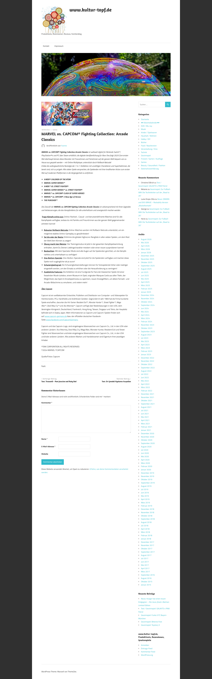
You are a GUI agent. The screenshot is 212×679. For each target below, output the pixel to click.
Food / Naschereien (149, 145)
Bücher (144, 142)
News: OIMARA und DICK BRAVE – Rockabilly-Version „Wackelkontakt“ (153, 202)
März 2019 (145, 502)
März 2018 (145, 532)
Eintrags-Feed (146, 648)
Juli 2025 (144, 272)
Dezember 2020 (147, 433)
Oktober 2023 (146, 328)
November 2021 (147, 397)
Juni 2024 (145, 308)
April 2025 (145, 282)
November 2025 (147, 259)
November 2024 (147, 298)
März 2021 (145, 423)
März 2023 (145, 347)
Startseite (145, 119)
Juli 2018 (144, 525)
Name (44, 439)
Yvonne (64, 145)
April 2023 (145, 344)
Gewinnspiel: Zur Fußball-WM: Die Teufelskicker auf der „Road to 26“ (154, 192)
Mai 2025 (145, 278)
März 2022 (145, 387)
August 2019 (146, 486)
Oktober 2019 (146, 479)
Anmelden (145, 645)
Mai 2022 (145, 380)
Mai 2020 (145, 456)
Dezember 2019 (147, 473)
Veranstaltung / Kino (149, 149)
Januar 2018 (146, 538)
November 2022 (147, 361)
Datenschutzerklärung (150, 168)
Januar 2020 (146, 469)
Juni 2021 (145, 413)
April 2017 (145, 568)
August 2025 (146, 268)
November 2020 (147, 436)
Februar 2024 (146, 321)
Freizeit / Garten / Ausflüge (152, 158)
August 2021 (146, 407)
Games (55, 130)
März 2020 (145, 463)
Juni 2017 (145, 561)
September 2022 (148, 367)
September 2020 (148, 443)
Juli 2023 (144, 338)
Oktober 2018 (146, 515)
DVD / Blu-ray (146, 126)
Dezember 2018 (147, 509)
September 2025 (148, 265)
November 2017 (147, 545)
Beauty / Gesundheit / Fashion (153, 165)
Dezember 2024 (147, 295)
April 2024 (145, 315)
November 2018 (147, 512)
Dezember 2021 (147, 394)
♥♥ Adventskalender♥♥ (150, 122)
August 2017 (146, 555)
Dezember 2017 (147, 542)
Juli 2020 (144, 450)
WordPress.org (147, 655)
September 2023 (148, 331)
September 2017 (148, 551)
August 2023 (146, 334)
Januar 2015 (146, 584)
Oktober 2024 (146, 301)
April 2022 (145, 384)
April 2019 (145, 499)
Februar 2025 (146, 288)
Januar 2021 (146, 430)
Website (44, 453)
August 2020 (146, 446)
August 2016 (146, 578)
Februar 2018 (146, 535)
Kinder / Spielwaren (149, 132)
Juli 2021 (144, 410)
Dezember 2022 (147, 357)
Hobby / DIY (145, 139)
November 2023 (147, 324)
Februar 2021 (146, 426)
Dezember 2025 (147, 255)
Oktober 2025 (146, 262)
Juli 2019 (144, 489)
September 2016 (148, 574)
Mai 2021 (145, 417)
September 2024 (148, 305)
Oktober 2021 (146, 400)
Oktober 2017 (146, 548)
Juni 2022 (145, 377)
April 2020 (145, 459)
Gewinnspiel (146, 155)
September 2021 (148, 403)
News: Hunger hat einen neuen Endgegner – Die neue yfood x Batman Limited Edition (153, 602)
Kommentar (46, 402)
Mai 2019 (145, 496)
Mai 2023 (145, 341)
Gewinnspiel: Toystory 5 (150, 625)
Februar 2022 (146, 390)
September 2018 (148, 519)
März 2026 (145, 249)
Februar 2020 (146, 466)
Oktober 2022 (146, 364)
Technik (144, 152)
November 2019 (147, 476)
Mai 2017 (145, 565)
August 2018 (146, 522)
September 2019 (148, 482)
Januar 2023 (146, 354)
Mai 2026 (145, 242)
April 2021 (145, 420)
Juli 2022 (144, 374)
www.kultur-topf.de (90, 10)
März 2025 (145, 285)
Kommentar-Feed (148, 651)
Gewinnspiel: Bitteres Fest (151, 621)
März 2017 (145, 571)
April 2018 (145, 528)
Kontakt (46, 46)
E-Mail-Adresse (48, 446)
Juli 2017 (144, 558)
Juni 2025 (145, 275)
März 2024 (145, 318)
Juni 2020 (145, 453)
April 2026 (145, 245)
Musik (143, 129)
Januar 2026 (146, 252)
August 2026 (146, 239)
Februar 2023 (146, 351)
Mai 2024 (145, 311)
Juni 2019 (145, 492)
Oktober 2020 (146, 440)
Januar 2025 (146, 292)
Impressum (58, 46)
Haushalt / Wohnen (148, 135)
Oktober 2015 (146, 581)
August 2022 (146, 371)
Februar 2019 (146, 505)
